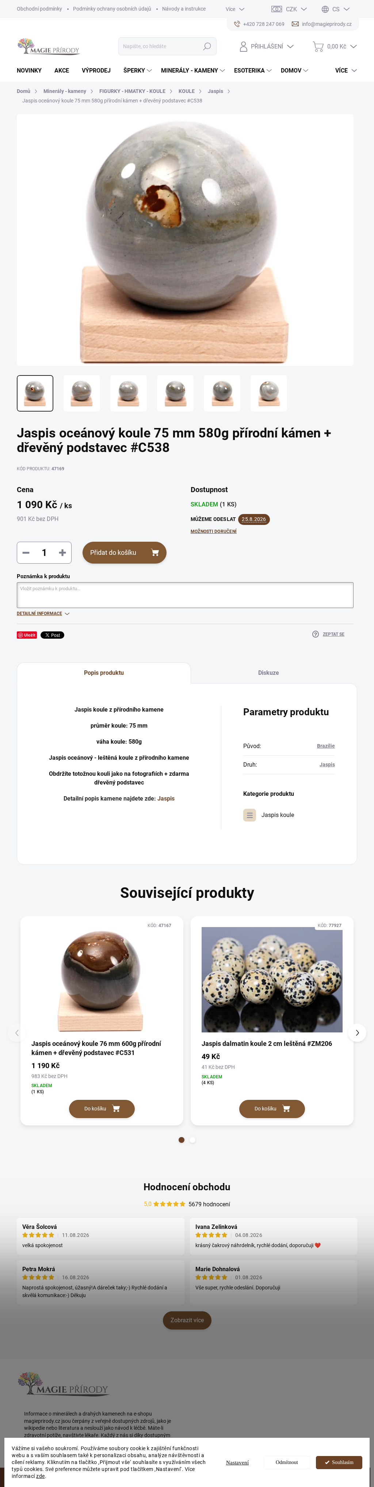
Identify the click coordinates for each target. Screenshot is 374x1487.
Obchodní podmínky (39, 9)
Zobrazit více (187, 1320)
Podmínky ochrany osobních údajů (112, 9)
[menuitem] (32, 71)
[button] (181, 1140)
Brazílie (326, 746)
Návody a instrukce (184, 9)
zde (40, 1476)
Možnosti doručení (214, 531)
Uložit (29, 635)
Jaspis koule (278, 814)
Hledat (206, 46)
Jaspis (166, 798)
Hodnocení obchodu (187, 1187)
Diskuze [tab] (268, 672)
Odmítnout (287, 1462)
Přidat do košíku (113, 552)
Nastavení (237, 1462)
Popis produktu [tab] (104, 672)
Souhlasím (343, 1462)
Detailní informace (39, 613)
